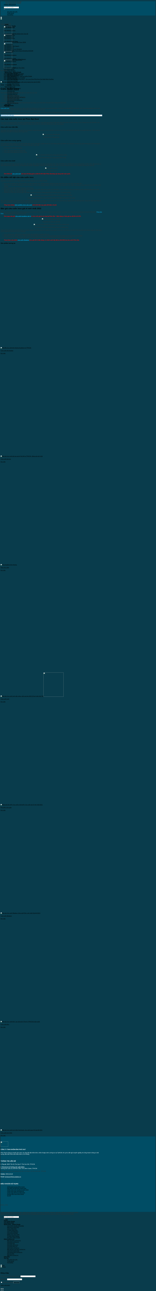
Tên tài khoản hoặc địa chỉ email (10, 1276)
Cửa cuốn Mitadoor (6, 916)
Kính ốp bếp (10, 101)
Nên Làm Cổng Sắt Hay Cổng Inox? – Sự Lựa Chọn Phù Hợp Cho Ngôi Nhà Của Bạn (29, 79)
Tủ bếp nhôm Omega (13, 84)
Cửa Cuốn (8, 84)
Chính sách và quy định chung (16, 1187)
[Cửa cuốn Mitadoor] (20, 913)
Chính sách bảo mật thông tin (15, 1191)
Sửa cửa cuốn (5, 567)
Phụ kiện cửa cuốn (6, 807)
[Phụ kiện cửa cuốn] (22, 804)
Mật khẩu (4, 1279)
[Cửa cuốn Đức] (20, 1021)
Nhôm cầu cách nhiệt (13, 1234)
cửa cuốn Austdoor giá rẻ (23, 216)
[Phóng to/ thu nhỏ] (3, 1288)
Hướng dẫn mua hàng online (15, 1194)
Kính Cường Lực (10, 87)
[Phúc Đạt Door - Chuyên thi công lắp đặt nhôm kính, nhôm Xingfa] (5, 18)
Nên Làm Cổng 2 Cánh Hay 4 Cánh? (14, 77)
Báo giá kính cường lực (14, 1240)
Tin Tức (6, 1258)
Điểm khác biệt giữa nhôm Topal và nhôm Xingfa (18, 76)
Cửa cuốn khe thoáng (7, 350)
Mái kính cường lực (12, 1255)
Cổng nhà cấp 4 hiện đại (11, 73)
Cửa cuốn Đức (5, 1024)
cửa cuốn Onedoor (23, 240)
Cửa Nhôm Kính (9, 1223)
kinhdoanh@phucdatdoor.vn (13, 1177)
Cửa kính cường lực (13, 1242)
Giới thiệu (8, 104)
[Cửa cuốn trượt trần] (21, 1130)
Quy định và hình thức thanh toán (16, 1188)
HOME (6, 1220)
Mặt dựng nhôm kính (13, 1227)
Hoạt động (10, 14)
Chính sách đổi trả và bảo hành (16, 1192)
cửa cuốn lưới (16, 173)
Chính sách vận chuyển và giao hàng (18, 1189)
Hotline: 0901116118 (10, 4)
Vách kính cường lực (13, 1248)
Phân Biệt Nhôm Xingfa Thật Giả (13, 75)
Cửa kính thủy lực (12, 94)
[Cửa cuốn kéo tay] (22, 456)
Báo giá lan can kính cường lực (16, 1249)
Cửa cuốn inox (5, 108)
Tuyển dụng (10, 13)
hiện (12, 115)
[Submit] (4, 9)
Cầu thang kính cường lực (14, 1252)
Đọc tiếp (3, 353)
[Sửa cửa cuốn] (9, 564)
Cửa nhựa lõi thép (12, 81)
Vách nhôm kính (11, 1229)
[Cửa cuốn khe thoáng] (16, 348)
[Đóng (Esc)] (1, 1288)
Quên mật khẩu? (5, 1285)
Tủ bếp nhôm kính (12, 1230)
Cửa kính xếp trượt (12, 1245)
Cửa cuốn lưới (5, 699)
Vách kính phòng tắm (13, 1251)
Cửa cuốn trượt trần (6, 1133)
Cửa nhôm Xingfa (10, 26)
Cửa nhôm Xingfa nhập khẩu (15, 1226)
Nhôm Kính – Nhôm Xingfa (13, 72)
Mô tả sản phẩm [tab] (9, 105)
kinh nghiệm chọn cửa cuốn (23, 205)
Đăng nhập (16, 1282)
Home (2, 84)
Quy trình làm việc (12, 11)
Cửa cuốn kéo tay (6, 459)
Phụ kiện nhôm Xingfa (13, 85)
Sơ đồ (9, 1195)
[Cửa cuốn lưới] (32, 696)
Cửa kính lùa (11, 91)
